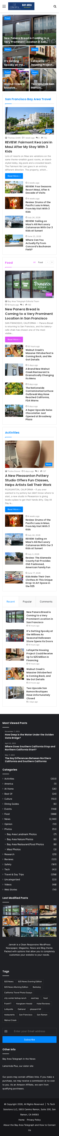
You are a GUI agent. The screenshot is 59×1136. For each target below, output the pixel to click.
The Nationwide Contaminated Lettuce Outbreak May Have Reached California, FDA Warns (39, 394)
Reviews (8, 859)
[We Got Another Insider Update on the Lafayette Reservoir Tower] (48, 921)
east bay (35, 998)
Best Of (8, 794)
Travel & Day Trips (14, 874)
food (45, 998)
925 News (8, 981)
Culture (8, 799)
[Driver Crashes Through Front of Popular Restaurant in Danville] (48, 932)
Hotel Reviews (43, 1003)
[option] (29, 53)
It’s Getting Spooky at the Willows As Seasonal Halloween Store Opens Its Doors (39, 636)
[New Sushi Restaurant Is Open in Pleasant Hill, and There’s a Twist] (29, 932)
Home (22, 1119)
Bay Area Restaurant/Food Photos (25, 844)
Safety (7, 864)
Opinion (8, 824)
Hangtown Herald (24, 1003)
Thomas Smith (14, 138)
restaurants (9, 1014)
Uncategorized (12, 879)
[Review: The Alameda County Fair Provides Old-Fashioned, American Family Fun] (14, 558)
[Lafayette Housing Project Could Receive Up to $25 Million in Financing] (43, 57)
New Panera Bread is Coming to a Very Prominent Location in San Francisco (26, 41)
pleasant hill (35, 1009)
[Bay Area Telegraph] (21, 6)
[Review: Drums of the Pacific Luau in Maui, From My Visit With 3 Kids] (14, 203)
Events (8, 809)
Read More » (14, 176)
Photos (8, 829)
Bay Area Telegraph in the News (18, 1058)
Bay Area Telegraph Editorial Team (23, 301)
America (8, 783)
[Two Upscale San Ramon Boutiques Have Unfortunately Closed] (43, 80)
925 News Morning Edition (16, 987)
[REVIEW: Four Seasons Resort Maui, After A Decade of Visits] (14, 187)
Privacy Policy (34, 1119)
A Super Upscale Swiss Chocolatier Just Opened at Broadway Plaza (39, 414)
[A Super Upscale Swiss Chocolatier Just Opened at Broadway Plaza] (14, 411)
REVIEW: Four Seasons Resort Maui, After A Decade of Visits (38, 189)
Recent (11, 601)
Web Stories (10, 889)
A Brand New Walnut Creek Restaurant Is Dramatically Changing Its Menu (40, 373)
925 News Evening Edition (30, 981)
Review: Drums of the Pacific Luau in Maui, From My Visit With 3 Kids (38, 207)
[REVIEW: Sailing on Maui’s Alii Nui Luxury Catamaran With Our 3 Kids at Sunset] (14, 222)
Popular (27, 601)
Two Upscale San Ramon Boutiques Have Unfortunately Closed (38, 693)
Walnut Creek (10, 1020)
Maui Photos (13, 849)
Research (9, 854)
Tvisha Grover (14, 471)
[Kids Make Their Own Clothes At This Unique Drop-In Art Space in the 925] (14, 577)
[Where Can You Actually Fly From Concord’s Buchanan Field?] (14, 241)
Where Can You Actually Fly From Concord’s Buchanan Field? (38, 244)
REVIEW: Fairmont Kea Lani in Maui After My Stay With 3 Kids (28, 147)
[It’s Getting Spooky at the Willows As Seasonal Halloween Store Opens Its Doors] (15, 57)
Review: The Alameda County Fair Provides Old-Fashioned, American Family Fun (38, 562)
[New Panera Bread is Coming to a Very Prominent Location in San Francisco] (29, 30)
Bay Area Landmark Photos (22, 834)
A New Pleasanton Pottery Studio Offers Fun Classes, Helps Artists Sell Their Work (28, 480)
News (7, 49)
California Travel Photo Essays (18, 992)
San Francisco (25, 1014)
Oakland (21, 1009)
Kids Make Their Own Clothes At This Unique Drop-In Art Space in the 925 (39, 581)
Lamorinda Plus (10, 1066)
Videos (7, 884)
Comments (46, 601)
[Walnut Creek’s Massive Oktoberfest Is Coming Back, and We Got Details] (15, 80)
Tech (7, 869)
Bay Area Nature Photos (20, 839)
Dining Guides (11, 804)
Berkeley (37, 987)
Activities (9, 778)
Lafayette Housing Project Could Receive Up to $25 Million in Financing (39, 655)
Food (7, 18)
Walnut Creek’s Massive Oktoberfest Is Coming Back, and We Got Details (39, 354)
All (34, 262)
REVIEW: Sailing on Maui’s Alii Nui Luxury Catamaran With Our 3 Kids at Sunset (39, 225)
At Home (9, 788)
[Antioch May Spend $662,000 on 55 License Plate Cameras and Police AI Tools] (11, 932)
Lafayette (8, 1009)
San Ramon (42, 1014)
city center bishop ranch (15, 998)
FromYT (7, 1003)
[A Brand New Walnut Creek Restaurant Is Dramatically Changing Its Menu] (14, 369)
